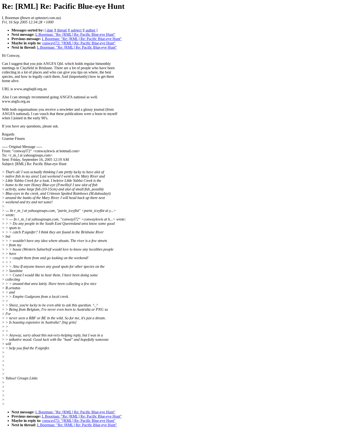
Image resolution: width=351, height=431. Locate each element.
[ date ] (50, 30)
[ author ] (90, 30)
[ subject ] (76, 30)
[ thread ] (62, 30)
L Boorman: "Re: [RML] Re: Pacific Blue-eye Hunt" (75, 34)
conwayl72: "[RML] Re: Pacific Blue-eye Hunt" (79, 43)
